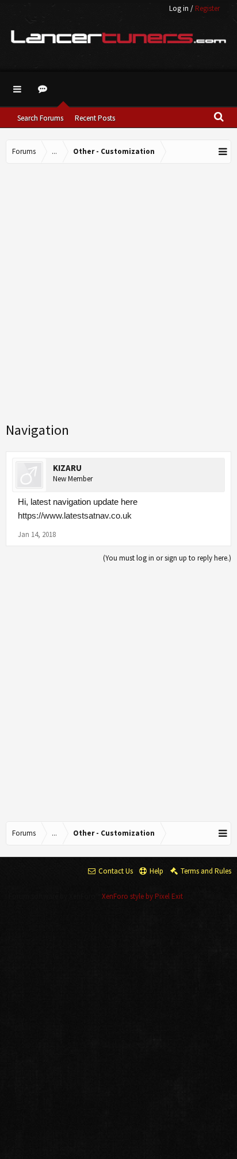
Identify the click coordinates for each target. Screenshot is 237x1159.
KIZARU (67, 467)
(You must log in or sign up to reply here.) (167, 558)
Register (207, 8)
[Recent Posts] (44, 89)
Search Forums (40, 118)
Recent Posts (95, 118)
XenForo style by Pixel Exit (142, 896)
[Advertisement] (118, 293)
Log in (179, 8)
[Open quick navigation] (223, 151)
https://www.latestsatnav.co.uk (75, 515)
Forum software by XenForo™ (55, 896)
